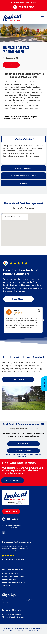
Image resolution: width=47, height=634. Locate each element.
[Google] (3, 533)
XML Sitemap (13, 631)
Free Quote (11, 65)
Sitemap (5, 631)
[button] (42, 17)
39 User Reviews (21, 559)
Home (6, 454)
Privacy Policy (28, 629)
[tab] (23, 139)
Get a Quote (11, 511)
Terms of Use (38, 629)
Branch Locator (18, 454)
